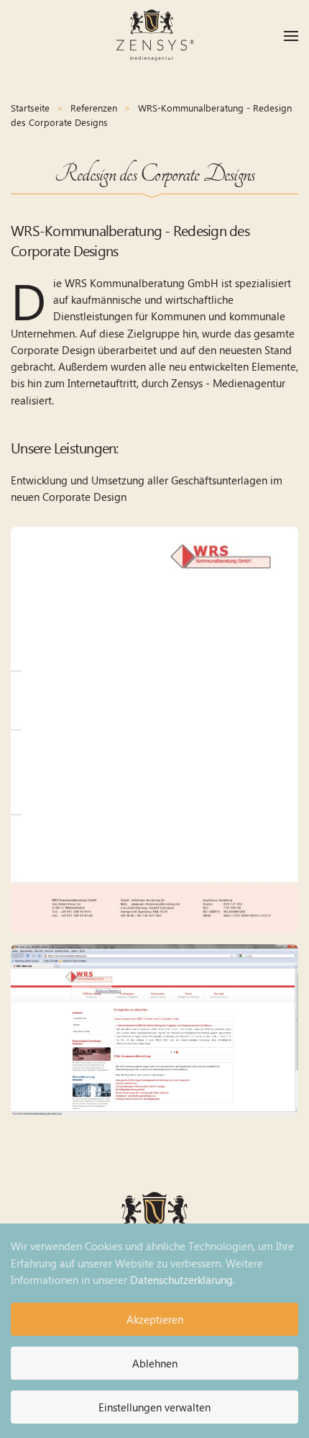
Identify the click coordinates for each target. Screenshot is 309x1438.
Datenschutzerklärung (181, 1279)
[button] (291, 36)
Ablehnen (154, 1363)
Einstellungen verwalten (154, 1407)
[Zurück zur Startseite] (154, 36)
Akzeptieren (154, 1319)
